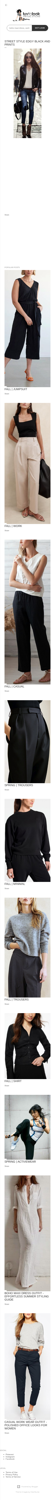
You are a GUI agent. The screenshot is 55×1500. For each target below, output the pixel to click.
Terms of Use (11, 1472)
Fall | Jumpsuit (16, 389)
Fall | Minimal (15, 883)
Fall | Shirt (13, 1081)
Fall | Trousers (17, 999)
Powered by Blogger (29, 1487)
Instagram (10, 1457)
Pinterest (10, 1454)
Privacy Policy (12, 1474)
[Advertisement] (27, 177)
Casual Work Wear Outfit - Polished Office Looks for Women (26, 1425)
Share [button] (7, 215)
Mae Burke (35, 1492)
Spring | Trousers (19, 785)
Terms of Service (13, 1477)
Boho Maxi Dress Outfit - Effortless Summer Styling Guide (27, 1296)
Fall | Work (13, 526)
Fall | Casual (14, 686)
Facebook (10, 1459)
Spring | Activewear (20, 1161)
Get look (40, 28)
